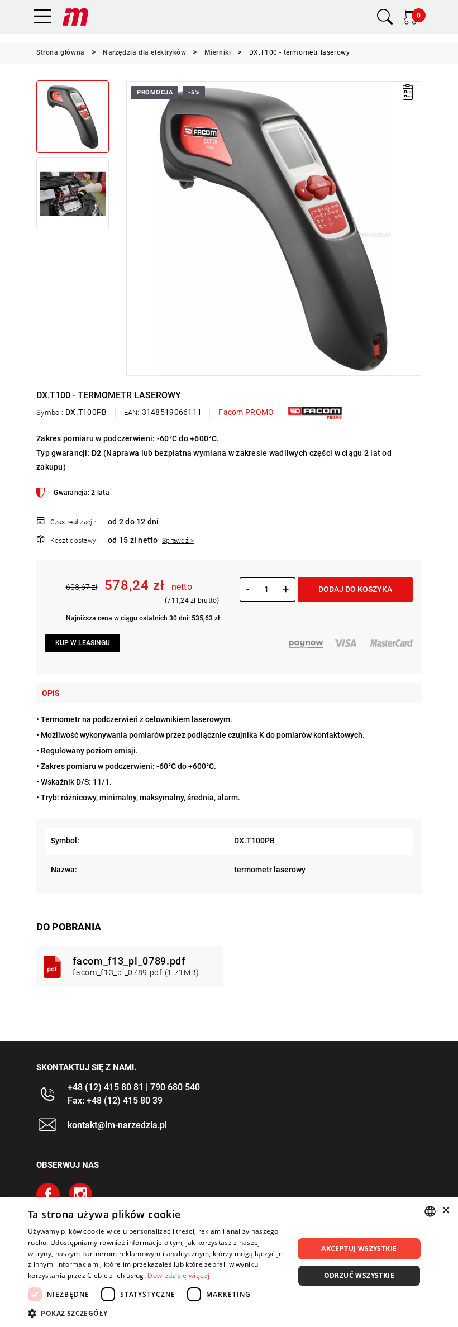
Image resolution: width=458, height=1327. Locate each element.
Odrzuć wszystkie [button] (359, 1275)
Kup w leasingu (82, 643)
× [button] (445, 1210)
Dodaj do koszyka (355, 589)
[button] (134, 228)
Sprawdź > (178, 541)
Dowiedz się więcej (178, 1275)
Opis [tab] (51, 693)
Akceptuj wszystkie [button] (359, 1248)
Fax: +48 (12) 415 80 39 (115, 1100)
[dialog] (229, 1262)
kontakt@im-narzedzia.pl (117, 1125)
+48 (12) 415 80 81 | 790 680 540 (134, 1087)
